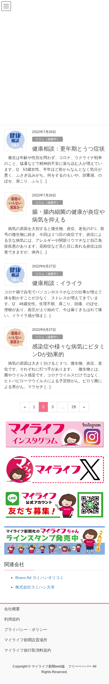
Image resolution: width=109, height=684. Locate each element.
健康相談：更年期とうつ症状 (68, 149)
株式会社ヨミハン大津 (34, 587)
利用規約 (12, 619)
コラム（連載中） (47, 139)
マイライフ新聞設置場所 (25, 640)
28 (73, 408)
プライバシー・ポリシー (25, 629)
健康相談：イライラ (57, 283)
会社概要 (12, 609)
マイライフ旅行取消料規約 (27, 650)
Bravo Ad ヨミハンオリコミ (39, 577)
